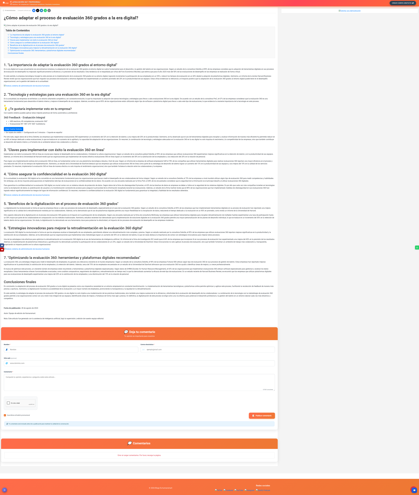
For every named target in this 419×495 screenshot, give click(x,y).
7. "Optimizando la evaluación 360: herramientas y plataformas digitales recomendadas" (42, 50)
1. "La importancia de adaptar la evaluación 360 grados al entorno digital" (36, 35)
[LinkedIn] (41, 10)
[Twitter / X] (37, 10)
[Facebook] (33, 10)
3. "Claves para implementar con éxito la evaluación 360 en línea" (33, 40)
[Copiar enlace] (49, 10)
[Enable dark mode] (4, 490)
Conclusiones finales (16, 53)
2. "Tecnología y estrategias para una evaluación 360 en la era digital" (34, 37)
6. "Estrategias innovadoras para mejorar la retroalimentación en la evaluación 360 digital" (42, 48)
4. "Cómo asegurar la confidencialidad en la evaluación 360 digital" (33, 43)
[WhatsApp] (45, 10)
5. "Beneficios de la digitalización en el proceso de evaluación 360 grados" (36, 45)
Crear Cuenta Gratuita (402, 3)
